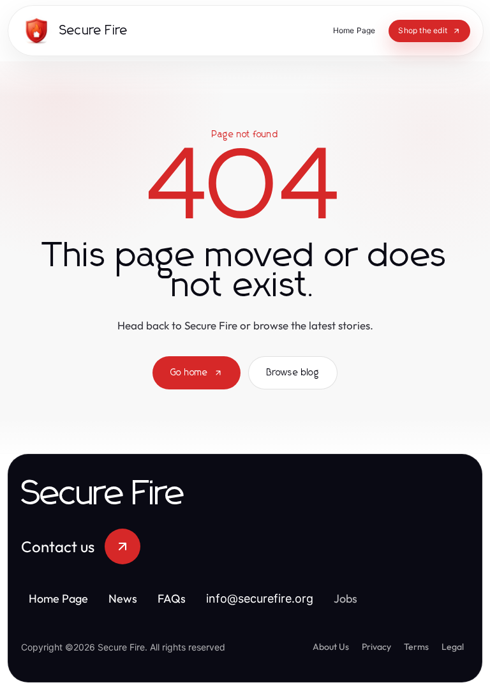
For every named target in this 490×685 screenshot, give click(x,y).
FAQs (172, 598)
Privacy (376, 646)
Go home (189, 372)
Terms (416, 646)
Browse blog (293, 372)
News (122, 598)
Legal (453, 646)
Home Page (58, 598)
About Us (331, 646)
